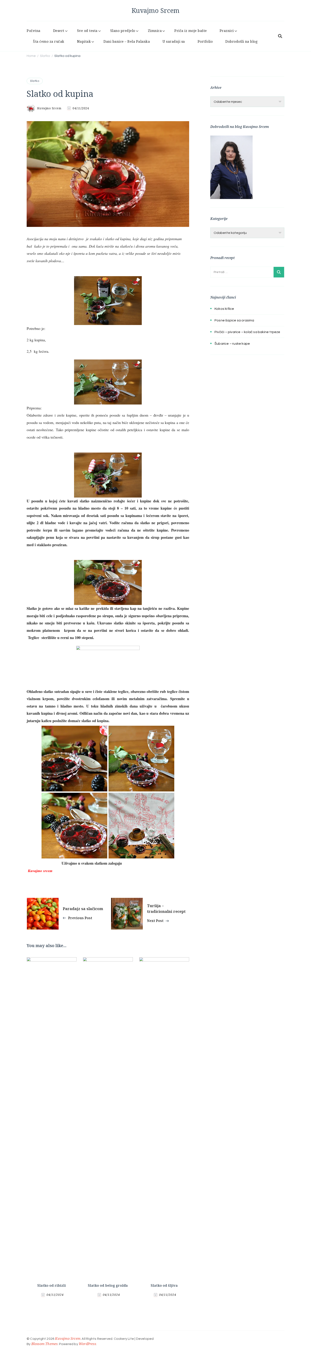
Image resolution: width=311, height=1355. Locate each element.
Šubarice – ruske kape (232, 343)
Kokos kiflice (224, 308)
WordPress (87, 1343)
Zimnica (155, 30)
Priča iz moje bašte (190, 30)
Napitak (84, 41)
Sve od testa (87, 30)
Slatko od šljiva (164, 1285)
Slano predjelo (122, 30)
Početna (33, 30)
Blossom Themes (44, 1343)
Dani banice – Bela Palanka (126, 41)
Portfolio (205, 41)
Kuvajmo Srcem (155, 10)
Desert (58, 30)
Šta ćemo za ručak (48, 41)
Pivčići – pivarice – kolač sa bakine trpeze (247, 332)
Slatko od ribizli (51, 1285)
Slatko (34, 81)
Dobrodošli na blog (241, 41)
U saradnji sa (173, 41)
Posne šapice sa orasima (234, 320)
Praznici (227, 30)
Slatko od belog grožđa (108, 1285)
